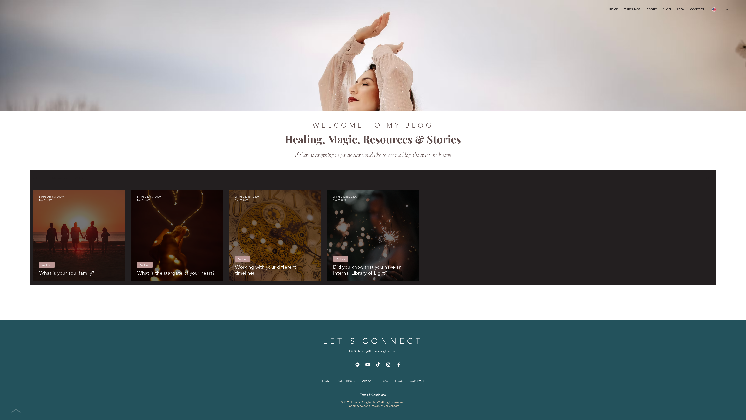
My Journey (59, 178)
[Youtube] (367, 364)
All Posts (38, 178)
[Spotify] (357, 364)
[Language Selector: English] (720, 9)
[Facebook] (398, 364)
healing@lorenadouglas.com (376, 351)
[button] (632, 9)
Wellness (80, 178)
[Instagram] (388, 364)
